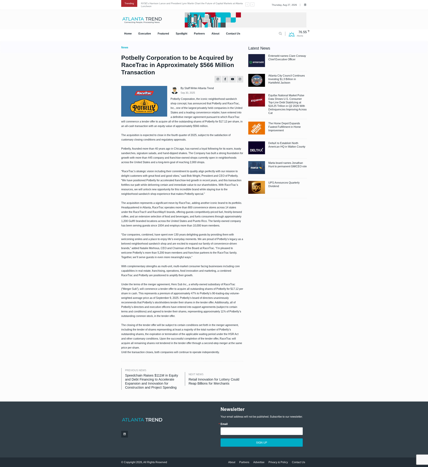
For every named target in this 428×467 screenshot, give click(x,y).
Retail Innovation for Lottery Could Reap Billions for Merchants (214, 381)
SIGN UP (261, 442)
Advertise (258, 462)
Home (128, 33)
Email (224, 424)
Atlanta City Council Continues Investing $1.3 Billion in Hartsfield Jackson (286, 79)
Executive (144, 33)
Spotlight (181, 33)
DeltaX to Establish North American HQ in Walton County (286, 145)
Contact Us (233, 33)
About (215, 33)
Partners (199, 33)
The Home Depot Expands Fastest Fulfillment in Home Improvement (284, 127)
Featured (163, 33)
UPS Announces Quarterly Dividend (284, 184)
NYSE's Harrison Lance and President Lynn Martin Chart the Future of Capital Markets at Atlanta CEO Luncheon (194, 5)
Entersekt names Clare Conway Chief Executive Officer (287, 57)
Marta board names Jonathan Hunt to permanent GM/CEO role (287, 164)
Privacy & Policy (278, 462)
